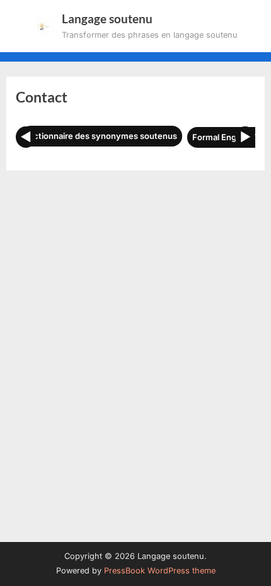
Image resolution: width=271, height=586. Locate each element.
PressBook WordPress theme (160, 570)
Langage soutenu (107, 18)
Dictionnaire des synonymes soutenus (101, 136)
